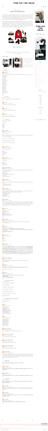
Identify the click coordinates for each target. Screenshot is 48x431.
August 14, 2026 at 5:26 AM (8, 393)
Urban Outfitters (38, 75)
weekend (27, 52)
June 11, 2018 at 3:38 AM (7, 209)
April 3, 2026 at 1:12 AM (5, 361)
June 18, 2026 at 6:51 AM (7, 367)
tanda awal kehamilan (12, 249)
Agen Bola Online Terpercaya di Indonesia (8, 140)
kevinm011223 (7, 351)
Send (40, 119)
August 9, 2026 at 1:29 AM (6, 379)
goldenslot (3, 124)
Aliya (5, 102)
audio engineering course (6, 222)
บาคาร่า (3, 126)
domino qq (4, 93)
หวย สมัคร (23, 401)
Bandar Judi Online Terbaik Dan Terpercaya (8, 142)
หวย (31, 375)
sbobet (3, 127)
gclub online (4, 240)
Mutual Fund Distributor (5, 261)
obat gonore (4, 172)
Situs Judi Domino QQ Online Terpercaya (8, 138)
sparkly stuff (20, 52)
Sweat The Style (38, 68)
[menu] (2, 7)
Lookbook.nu (38, 78)
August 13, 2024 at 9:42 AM (8, 346)
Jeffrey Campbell (38, 76)
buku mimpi (4, 77)
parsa (5, 272)
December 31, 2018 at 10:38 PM (8, 220)
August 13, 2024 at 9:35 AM (8, 335)
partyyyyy (16, 52)
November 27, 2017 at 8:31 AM (8, 109)
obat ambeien (4, 175)
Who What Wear (38, 66)
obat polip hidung (5, 173)
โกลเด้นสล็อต (22, 229)
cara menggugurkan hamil (29, 246)
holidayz (8, 52)
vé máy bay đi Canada (8, 280)
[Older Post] (32, 420)
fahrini (6, 72)
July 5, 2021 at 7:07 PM (7, 317)
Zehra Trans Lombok (8, 334)
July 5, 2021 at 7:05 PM (7, 305)
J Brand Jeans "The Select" (39, 64)
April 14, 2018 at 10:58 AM (8, 200)
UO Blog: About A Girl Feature (40, 69)
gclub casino (4, 238)
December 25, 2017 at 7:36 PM (6, 120)
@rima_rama (45, 424)
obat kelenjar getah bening (6, 176)
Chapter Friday (38, 74)
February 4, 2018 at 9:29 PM (8, 158)
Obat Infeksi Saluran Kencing (6, 185)
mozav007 (6, 157)
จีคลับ (3, 237)
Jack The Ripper (7, 328)
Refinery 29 (37, 72)
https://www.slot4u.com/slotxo (7, 269)
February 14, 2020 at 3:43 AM (8, 265)
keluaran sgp (4, 78)
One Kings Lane (38, 70)
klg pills (6, 96)
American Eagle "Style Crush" (40, 79)
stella (5, 208)
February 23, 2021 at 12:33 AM (8, 273)
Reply (3, 94)
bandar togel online (5, 76)
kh (5, 304)
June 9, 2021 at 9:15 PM (5, 299)
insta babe (12, 52)
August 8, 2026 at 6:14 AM (8, 374)
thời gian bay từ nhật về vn (6, 295)
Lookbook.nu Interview (39, 71)
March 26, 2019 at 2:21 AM (8, 227)
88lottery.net (12, 381)
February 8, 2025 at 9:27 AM (8, 352)
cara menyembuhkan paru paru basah (7, 174)
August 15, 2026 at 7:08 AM (8, 400)
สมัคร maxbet (4, 162)
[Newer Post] (2, 420)
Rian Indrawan (7, 167)
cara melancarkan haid (21, 253)
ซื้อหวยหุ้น (5, 369)
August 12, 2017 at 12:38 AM (6, 97)
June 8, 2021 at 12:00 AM (5, 281)
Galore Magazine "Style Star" (40, 67)
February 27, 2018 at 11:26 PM (8, 168)
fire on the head (24, 3)
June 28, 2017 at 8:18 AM (7, 73)
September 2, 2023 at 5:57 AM (8, 329)
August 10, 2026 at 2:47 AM (8, 386)
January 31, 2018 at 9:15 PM (8, 147)
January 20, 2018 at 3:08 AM (8, 131)
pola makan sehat (13, 252)
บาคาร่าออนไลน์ (4, 152)
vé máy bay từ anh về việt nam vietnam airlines (9, 293)
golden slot (8, 229)
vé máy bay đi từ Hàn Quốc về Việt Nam (8, 291)
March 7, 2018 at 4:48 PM (8, 189)
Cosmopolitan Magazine (39, 77)
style (24, 52)
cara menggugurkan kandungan (11, 298)
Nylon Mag (37, 65)
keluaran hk (4, 79)
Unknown (6, 130)
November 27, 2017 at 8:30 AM (8, 103)
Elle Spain (37, 73)
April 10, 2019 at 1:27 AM (7, 236)
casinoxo (6, 366)
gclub (3, 125)
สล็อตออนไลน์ (10, 231)
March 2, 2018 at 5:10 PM (8, 180)
